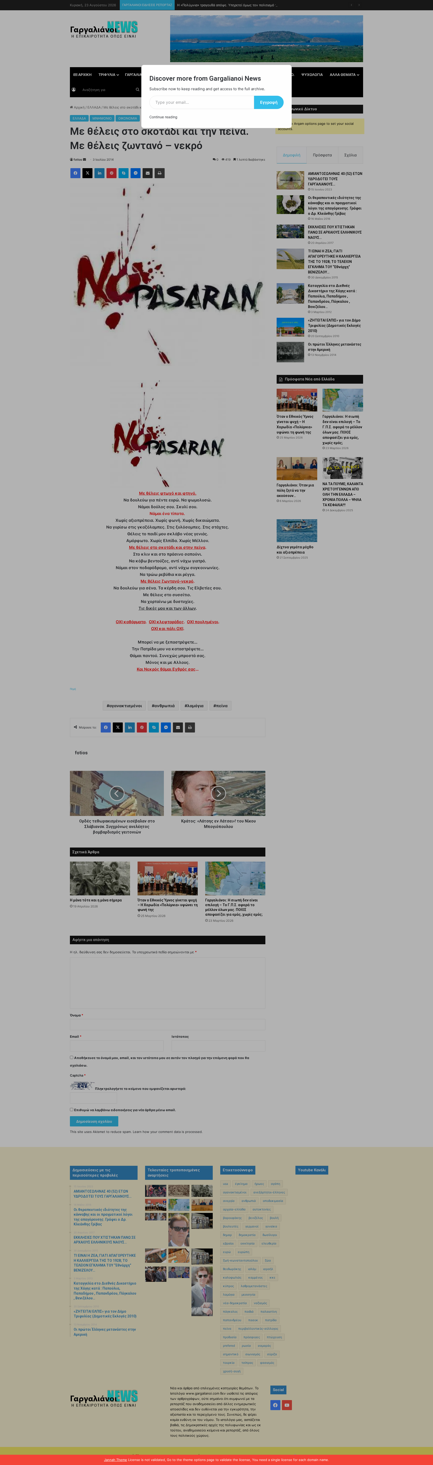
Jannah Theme (115, 1460)
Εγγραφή (269, 102)
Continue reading (163, 117)
